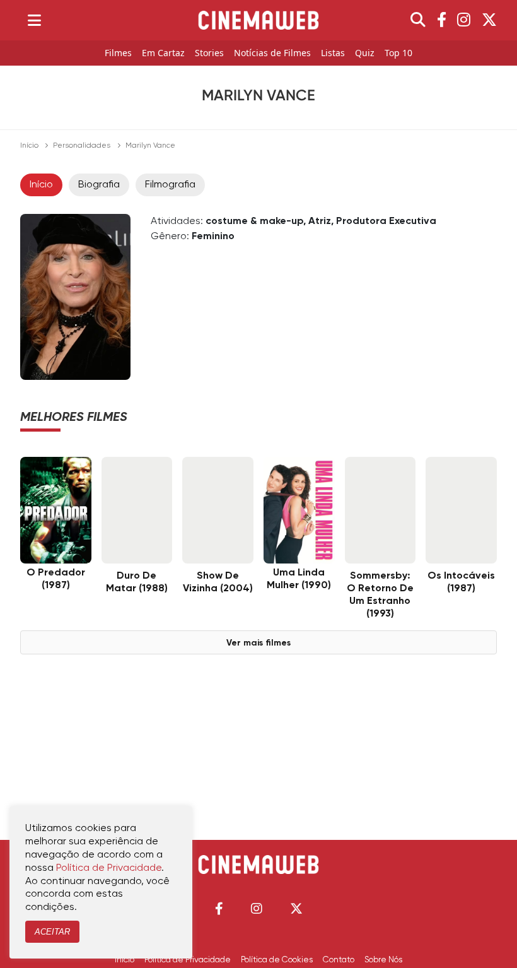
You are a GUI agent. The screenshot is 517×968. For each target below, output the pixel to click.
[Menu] (34, 20)
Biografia (99, 185)
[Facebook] (441, 20)
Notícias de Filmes (272, 53)
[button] (219, 908)
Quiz (365, 53)
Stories (209, 53)
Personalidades (81, 146)
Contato (338, 959)
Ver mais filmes (258, 643)
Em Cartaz (163, 53)
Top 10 (398, 53)
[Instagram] (463, 20)
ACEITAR (52, 931)
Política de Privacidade (187, 959)
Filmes (118, 53)
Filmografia (170, 185)
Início (29, 146)
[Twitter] (489, 20)
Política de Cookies (277, 959)
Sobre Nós (383, 959)
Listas (333, 53)
